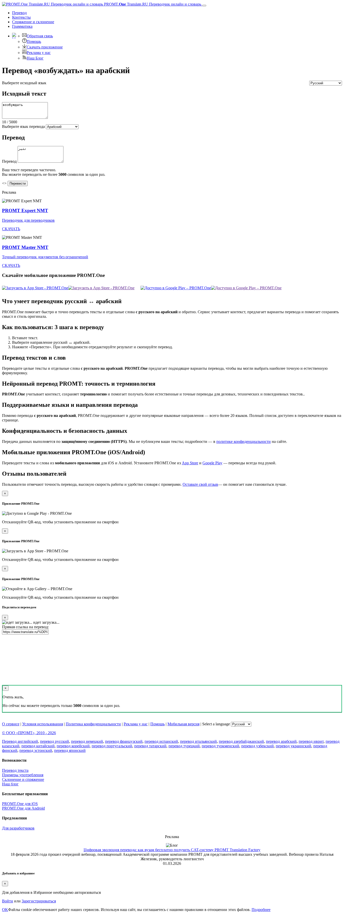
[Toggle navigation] (204, 5)
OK (5, 909)
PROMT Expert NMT (25, 210)
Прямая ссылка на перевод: (25, 627)
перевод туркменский (220, 746)
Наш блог (10, 784)
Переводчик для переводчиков (28, 220)
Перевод (19, 13)
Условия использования (42, 724)
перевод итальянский (198, 741)
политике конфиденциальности (243, 441)
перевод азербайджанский (241, 741)
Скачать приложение (45, 47)
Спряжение (33, 22)
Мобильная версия (183, 724)
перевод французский (124, 741)
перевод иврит (311, 741)
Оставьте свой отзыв (200, 484)
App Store (190, 463)
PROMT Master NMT (25, 247)
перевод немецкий (87, 741)
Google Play (212, 463)
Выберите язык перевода (23, 126)
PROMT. (152, 4)
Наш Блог (35, 58)
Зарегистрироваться (39, 901)
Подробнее (261, 909)
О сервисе (10, 724)
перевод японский (70, 750)
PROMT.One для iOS (20, 804)
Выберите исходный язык (24, 83)
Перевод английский (20, 741)
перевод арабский (281, 741)
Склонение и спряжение (23, 779)
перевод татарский (150, 746)
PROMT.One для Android (23, 808)
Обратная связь (40, 36)
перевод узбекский (257, 746)
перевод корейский (73, 746)
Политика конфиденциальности (93, 724)
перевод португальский (112, 746)
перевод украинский (293, 746)
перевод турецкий (184, 746)
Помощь (34, 41)
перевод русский (54, 741)
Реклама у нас (39, 52)
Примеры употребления (22, 775)
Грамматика (22, 26)
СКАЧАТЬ (11, 229)
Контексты (21, 17)
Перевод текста (15, 770)
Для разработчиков (18, 828)
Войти (7, 901)
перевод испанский (161, 741)
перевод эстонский (35, 750)
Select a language (216, 724)
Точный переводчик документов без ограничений (45, 257)
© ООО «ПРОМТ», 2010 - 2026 (29, 733)
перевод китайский (38, 746)
